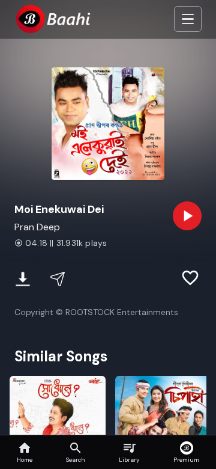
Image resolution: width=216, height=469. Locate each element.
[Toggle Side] (188, 19)
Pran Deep (37, 227)
